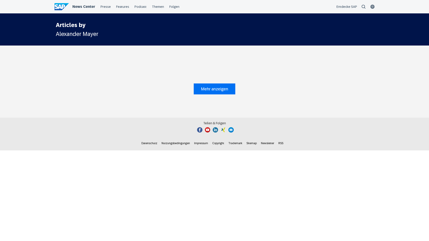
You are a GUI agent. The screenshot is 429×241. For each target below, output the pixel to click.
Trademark (235, 143)
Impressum (201, 143)
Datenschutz (149, 143)
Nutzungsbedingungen (176, 143)
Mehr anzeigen (214, 89)
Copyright (218, 143)
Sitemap (251, 143)
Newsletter (267, 143)
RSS (280, 143)
